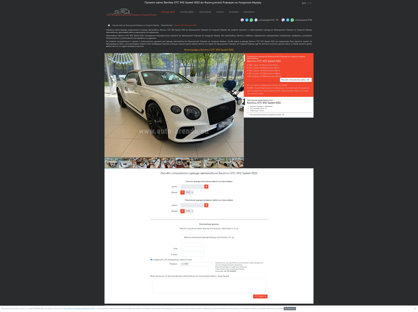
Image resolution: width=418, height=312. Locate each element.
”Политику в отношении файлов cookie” (79, 308)
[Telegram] (247, 20)
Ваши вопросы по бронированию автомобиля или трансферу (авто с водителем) (189, 276)
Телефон (173, 264)
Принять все (290, 308)
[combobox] (185, 264)
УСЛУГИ (220, 12)
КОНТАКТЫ (249, 12)
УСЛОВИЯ (233, 12)
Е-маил (174, 255)
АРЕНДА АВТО (168, 12)
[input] (192, 187)
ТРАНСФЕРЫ (205, 12)
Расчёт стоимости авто (293, 80)
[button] (242, 105)
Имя (175, 249)
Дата (174, 187)
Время (174, 192)
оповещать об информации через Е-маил (172, 260)
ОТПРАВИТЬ (260, 296)
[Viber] (242, 20)
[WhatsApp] (251, 20)
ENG (310, 3)
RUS (304, 3)
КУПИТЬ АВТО (187, 12)
